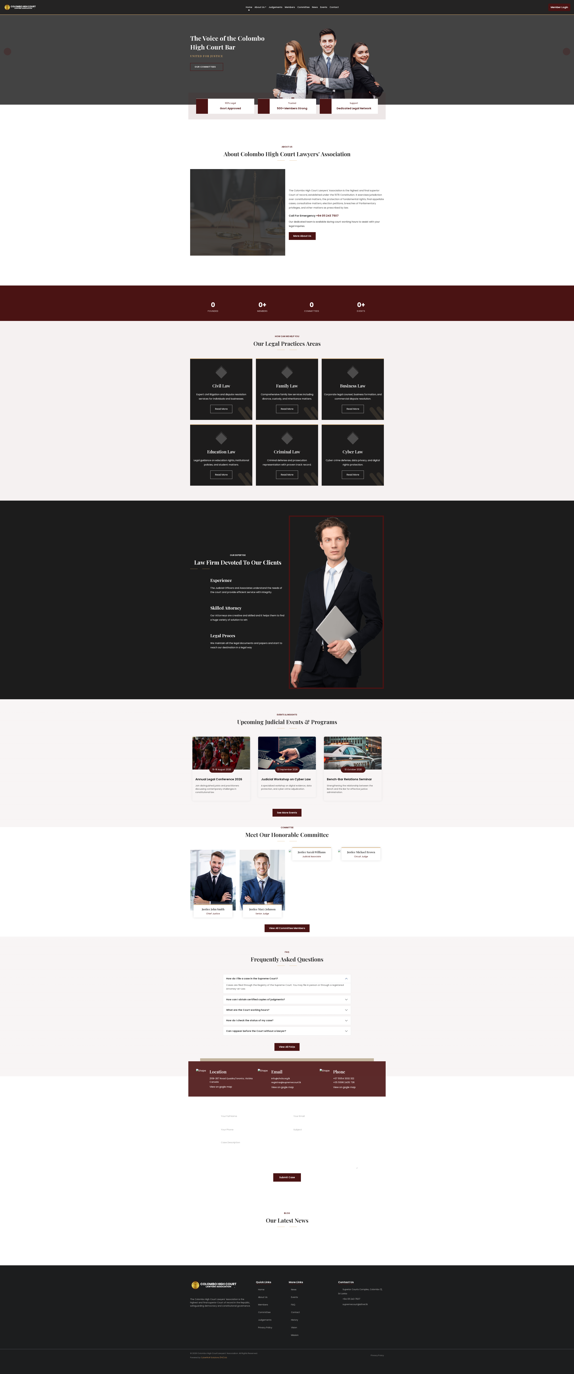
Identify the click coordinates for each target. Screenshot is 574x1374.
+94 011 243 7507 (351, 1298)
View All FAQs (287, 1047)
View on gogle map (221, 1086)
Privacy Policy (265, 1327)
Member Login (559, 7)
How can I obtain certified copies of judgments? (255, 999)
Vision (293, 1327)
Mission (294, 1335)
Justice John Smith (213, 909)
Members (290, 7)
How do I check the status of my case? (249, 1020)
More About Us (302, 236)
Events (323, 7)
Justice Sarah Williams (312, 852)
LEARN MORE (202, 67)
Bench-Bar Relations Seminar (349, 779)
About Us (260, 7)
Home (249, 7)
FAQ (292, 1304)
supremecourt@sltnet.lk (355, 1304)
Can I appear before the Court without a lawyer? (256, 1031)
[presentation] (7, 51)
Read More (221, 409)
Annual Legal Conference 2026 (218, 779)
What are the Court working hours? (247, 1010)
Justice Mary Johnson (262, 909)
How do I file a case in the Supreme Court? (252, 978)
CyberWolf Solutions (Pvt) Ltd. (214, 1357)
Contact (334, 7)
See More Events (287, 812)
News (315, 7)
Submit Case (287, 1177)
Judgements (275, 7)
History (294, 1319)
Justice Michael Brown (361, 852)
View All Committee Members (287, 928)
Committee (303, 7)
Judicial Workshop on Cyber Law (286, 779)
